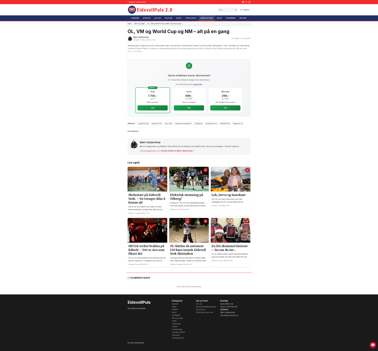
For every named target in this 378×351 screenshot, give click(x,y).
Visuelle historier (178, 332)
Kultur (157, 18)
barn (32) (168, 123)
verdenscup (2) (211, 123)
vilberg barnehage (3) (183, 123)
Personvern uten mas (204, 312)
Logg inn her (197, 84)
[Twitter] (246, 2)
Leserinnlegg (177, 329)
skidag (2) (198, 123)
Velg (152, 108)
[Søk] (236, 10)
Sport (179, 18)
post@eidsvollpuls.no (229, 315)
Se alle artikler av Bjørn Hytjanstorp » (177, 151)
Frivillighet (191, 18)
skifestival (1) (225, 123)
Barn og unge (207, 18)
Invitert (243, 18)
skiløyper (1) (238, 123)
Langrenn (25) (143, 123)
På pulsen (176, 335)
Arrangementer (178, 338)
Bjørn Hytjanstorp (141, 37)
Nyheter (146, 18)
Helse (219, 18)
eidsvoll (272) (157, 123)
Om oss (199, 304)
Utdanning (230, 18)
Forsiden (135, 18)
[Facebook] (243, 2)
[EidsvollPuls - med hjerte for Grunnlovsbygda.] (150, 9)
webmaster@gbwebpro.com (150, 151)
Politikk (168, 18)
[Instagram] (249, 2)
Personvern (200, 309)
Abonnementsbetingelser (206, 307)
